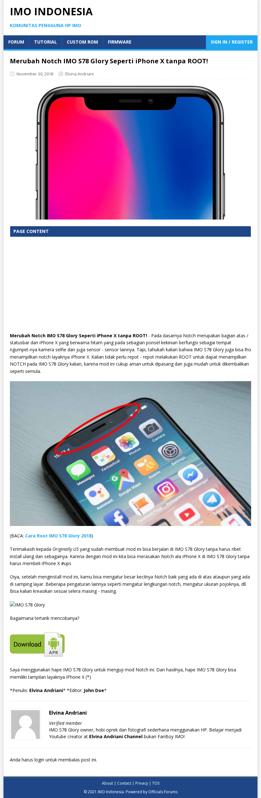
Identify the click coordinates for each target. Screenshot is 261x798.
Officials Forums (163, 791)
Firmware (119, 42)
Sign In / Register (232, 42)
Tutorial (45, 42)
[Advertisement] (130, 287)
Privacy (141, 783)
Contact (124, 783)
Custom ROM (82, 42)
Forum (16, 42)
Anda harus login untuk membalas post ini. (53, 760)
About (107, 783)
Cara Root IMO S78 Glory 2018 (58, 536)
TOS (155, 783)
